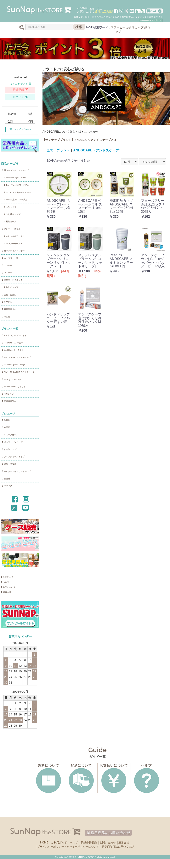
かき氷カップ (134, 27)
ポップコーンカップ (13, 442)
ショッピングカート (21, 129)
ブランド (63, 150)
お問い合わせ (8, 587)
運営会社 (6, 592)
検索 (79, 27)
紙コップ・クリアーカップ (16, 170)
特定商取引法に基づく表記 (118, 846)
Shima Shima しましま (14, 386)
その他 (6, 316)
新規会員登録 (89, 842)
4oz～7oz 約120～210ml (17, 185)
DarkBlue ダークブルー (14, 350)
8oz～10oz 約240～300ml (17, 192)
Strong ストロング (12, 379)
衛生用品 (7, 302)
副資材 (6, 478)
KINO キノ (8, 394)
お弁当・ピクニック (13, 280)
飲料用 (6, 420)
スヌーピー (118, 27)
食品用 (6, 427)
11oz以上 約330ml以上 (16, 199)
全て (50, 150)
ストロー (7, 265)
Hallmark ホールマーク (14, 365)
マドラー (7, 273)
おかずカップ (11, 287)
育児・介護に (9, 295)
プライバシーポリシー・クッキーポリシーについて (68, 846)
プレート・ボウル (12, 229)
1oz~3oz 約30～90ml (15, 177)
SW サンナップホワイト (15, 335)
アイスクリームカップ (14, 456)
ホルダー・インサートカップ (17, 471)
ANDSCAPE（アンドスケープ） (97, 150)
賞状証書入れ (9, 309)
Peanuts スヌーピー (13, 343)
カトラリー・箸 (10, 258)
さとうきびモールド (14, 236)
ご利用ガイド (8, 577)
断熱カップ (10, 221)
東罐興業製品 (9, 401)
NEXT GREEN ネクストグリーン (19, 372)
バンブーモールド (13, 243)
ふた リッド (11, 207)
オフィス (7, 486)
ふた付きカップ (12, 214)
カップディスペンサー (14, 251)
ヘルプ (5, 582)
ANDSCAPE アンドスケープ (17, 357)
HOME (44, 842)
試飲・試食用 (9, 464)
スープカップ (11, 435)
